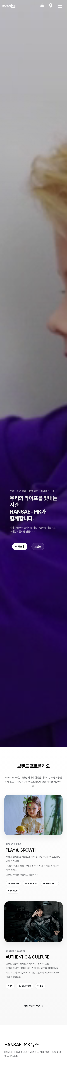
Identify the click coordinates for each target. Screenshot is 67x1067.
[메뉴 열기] (60, 5)
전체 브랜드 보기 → (33, 1006)
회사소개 (19, 546)
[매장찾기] (50, 5)
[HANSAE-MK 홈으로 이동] (8, 6)
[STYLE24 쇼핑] (42, 5)
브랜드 (37, 546)
